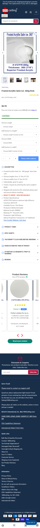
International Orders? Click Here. (13, 428)
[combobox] (20, 21)
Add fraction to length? (9, 131)
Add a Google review (9, 498)
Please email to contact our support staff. (16, 388)
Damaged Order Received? (10, 446)
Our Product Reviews (9, 463)
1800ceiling (5, 87)
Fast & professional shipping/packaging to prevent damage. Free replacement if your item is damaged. (20, 3)
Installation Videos (8, 487)
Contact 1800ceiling (8, 441)
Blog (3, 465)
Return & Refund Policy (9, 479)
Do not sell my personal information (14, 484)
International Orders (8, 501)
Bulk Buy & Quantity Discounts (12, 438)
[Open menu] (36, 12)
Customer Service (8, 457)
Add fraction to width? (9, 147)
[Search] (36, 21)
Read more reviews (20, 341)
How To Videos (7, 454)
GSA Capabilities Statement (11, 423)
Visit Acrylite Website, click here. (15, 220)
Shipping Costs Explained (10, 460)
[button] (18, 335)
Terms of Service (7, 481)
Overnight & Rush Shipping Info (12, 449)
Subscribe (33, 372)
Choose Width (6, 139)
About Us (5, 452)
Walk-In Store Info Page (10, 490)
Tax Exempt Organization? (10, 443)
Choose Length (7, 123)
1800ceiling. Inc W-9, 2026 (10, 495)
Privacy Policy (6, 476)
